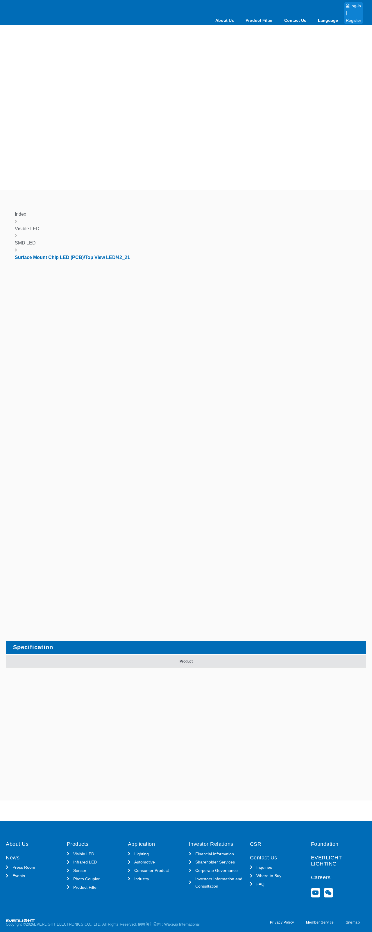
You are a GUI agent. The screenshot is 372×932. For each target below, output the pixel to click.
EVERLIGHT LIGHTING (326, 861)
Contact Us (295, 20)
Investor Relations (211, 844)
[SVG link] (20, 920)
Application (141, 844)
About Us (224, 20)
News (12, 858)
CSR (256, 844)
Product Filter (259, 20)
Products (78, 844)
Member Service (320, 922)
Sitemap (353, 922)
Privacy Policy (282, 922)
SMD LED (25, 242)
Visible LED (27, 228)
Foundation (325, 844)
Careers (321, 877)
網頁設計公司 (149, 924)
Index (20, 214)
